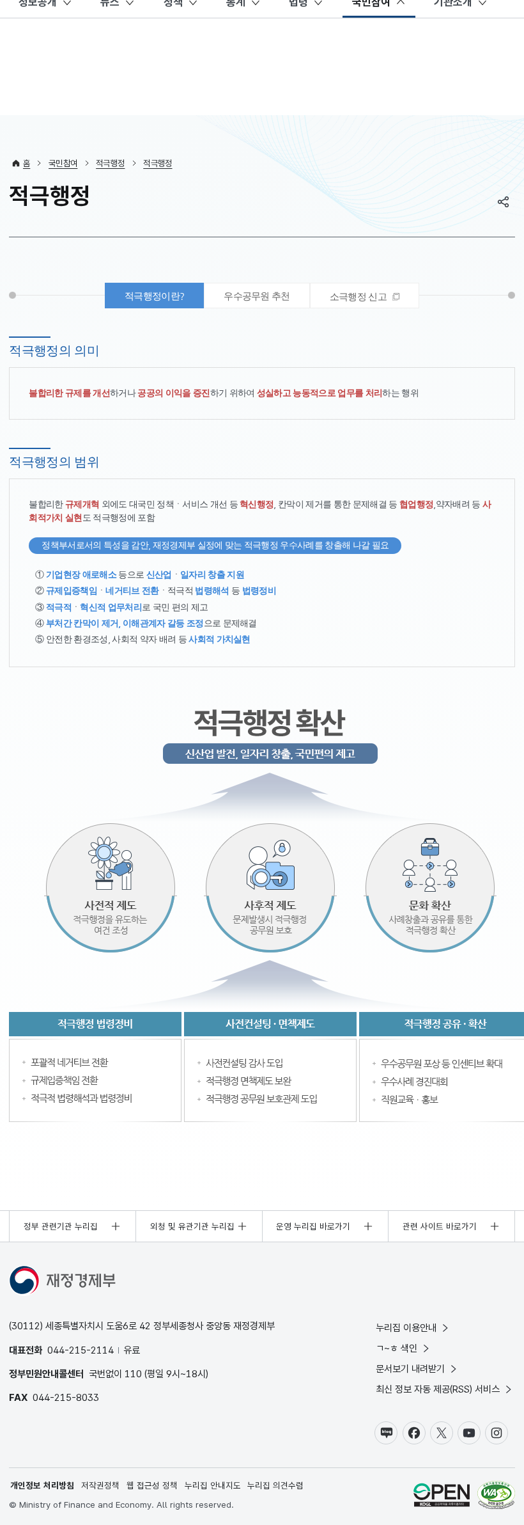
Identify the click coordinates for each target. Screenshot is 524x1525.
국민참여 (63, 163)
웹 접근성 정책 (152, 1485)
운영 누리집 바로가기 (313, 1226)
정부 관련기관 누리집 (61, 1226)
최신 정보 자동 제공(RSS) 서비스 (438, 1389)
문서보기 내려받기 (410, 1369)
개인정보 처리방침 (42, 1485)
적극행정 (110, 163)
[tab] (364, 295)
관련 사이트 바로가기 (440, 1226)
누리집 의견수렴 (275, 1485)
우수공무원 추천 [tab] (257, 295)
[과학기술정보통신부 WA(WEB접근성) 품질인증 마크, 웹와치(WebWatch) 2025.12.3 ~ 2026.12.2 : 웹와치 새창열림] (496, 1496)
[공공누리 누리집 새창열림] (441, 1496)
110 (133, 1374)
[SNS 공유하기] (503, 201)
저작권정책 (100, 1485)
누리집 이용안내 (406, 1328)
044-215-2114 (80, 1350)
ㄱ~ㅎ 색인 (396, 1348)
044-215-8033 (66, 1397)
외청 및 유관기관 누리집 (192, 1226)
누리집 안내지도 (213, 1485)
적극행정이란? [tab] (154, 295)
